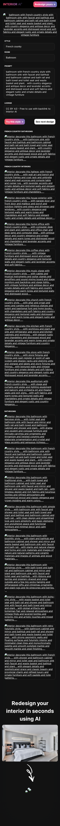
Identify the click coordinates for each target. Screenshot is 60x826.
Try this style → (14, 121)
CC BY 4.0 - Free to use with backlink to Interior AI (28, 110)
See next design (45, 121)
